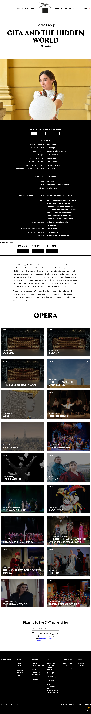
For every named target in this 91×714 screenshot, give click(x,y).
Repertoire (29, 8)
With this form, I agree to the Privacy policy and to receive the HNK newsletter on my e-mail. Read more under (46, 636)
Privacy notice (67, 663)
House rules (36, 677)
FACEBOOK (80, 663)
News (18, 675)
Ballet (72, 8)
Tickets (34, 663)
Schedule (19, 8)
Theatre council (52, 692)
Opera (56, 8)
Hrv (85, 8)
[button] (87, 710)
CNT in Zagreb (6, 659)
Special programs (38, 665)
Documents (51, 663)
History (50, 669)
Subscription (36, 672)
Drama (64, 8)
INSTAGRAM (81, 665)
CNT (48, 659)
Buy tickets (23, 251)
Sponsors (50, 695)
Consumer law (67, 668)
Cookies (65, 665)
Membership (36, 674)
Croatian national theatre (45, 7)
